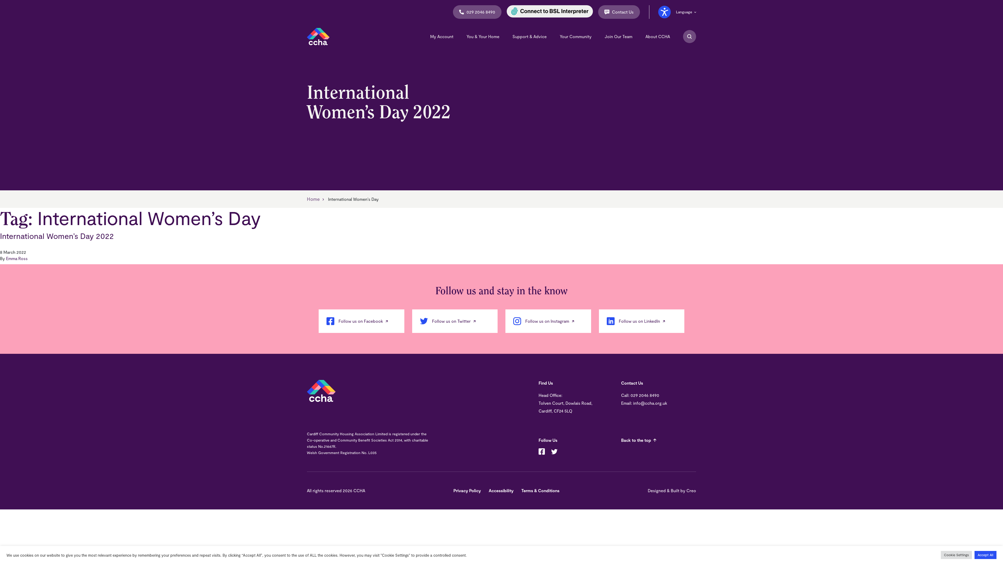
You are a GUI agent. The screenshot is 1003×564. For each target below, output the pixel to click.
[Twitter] (554, 452)
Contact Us (623, 11)
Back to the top (636, 440)
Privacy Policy (467, 490)
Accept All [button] (985, 555)
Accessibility (501, 490)
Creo (691, 490)
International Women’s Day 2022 (57, 235)
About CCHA (657, 36)
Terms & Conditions (540, 490)
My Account (441, 36)
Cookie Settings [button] (956, 555)
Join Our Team (618, 36)
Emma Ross (17, 258)
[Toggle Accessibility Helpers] (664, 12)
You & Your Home (482, 36)
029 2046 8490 (480, 11)
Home (313, 199)
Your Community (576, 36)
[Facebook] (542, 452)
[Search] (689, 36)
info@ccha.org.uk (650, 403)
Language (684, 12)
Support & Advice (529, 36)
